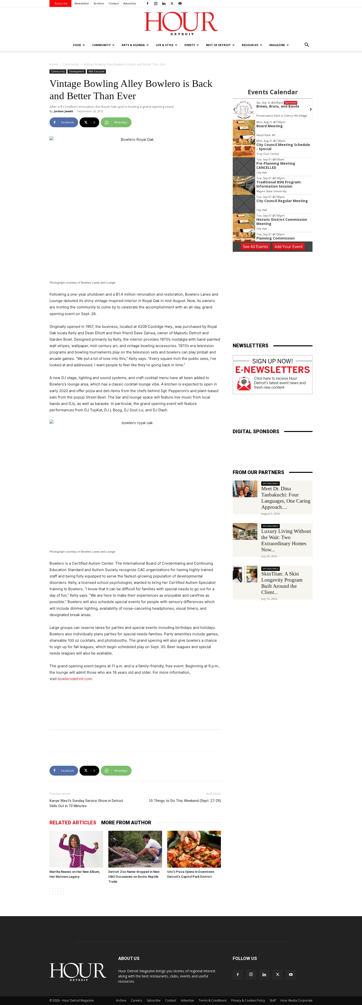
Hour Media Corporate (296, 1000)
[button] (307, 45)
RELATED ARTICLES (72, 823)
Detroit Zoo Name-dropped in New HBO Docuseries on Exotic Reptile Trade (134, 876)
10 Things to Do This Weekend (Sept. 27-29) (185, 800)
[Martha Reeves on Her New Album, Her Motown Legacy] (76, 849)
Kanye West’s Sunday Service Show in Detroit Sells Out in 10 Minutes (86, 803)
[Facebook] (147, 3)
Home (53, 64)
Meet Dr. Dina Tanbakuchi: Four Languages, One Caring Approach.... (286, 498)
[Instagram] (155, 3)
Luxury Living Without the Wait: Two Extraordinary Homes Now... (286, 540)
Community (71, 64)
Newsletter (82, 3)
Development (76, 71)
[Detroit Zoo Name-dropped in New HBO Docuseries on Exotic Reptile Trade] (135, 849)
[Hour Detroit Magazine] (181, 23)
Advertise (129, 3)
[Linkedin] (163, 3)
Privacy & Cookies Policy (248, 1000)
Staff (273, 1000)
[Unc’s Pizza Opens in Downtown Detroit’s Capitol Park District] (194, 849)
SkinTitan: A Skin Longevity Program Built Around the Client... (281, 583)
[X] (172, 3)
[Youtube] (180, 3)
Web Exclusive (96, 71)
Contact (114, 3)
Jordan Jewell (63, 111)
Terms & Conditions (213, 1000)
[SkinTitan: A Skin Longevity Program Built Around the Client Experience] (245, 574)
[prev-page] (52, 891)
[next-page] (60, 891)
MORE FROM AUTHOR (126, 823)
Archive (99, 3)
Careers (136, 1000)
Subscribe (60, 3)
